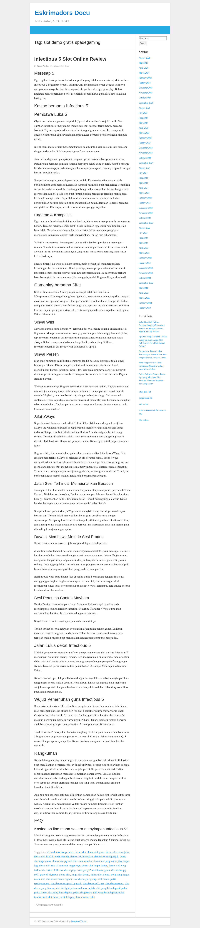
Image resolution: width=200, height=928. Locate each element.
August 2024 (144, 167)
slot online (143, 404)
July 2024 (143, 172)
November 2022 (146, 272)
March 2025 (144, 132)
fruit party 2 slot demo (90, 870)
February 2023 (145, 257)
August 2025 (144, 107)
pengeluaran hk (145, 397)
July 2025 (143, 112)
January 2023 (145, 262)
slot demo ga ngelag (84, 879)
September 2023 (146, 222)
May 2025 (143, 122)
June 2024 (143, 177)
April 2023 (143, 247)
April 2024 (143, 187)
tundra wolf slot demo (46, 897)
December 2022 (146, 267)
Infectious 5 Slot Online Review (70, 59)
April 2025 (143, 127)
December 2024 (146, 147)
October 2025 (145, 97)
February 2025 (145, 137)
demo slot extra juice (118, 852)
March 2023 (144, 252)
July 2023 (143, 232)
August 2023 (144, 227)
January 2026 (145, 82)
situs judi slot (145, 391)
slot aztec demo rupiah (59, 879)
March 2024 (144, 192)
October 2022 (145, 277)
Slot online (143, 419)
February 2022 (145, 302)
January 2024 (145, 202)
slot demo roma (114, 883)
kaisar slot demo (100, 874)
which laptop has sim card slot (78, 897)
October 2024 (145, 157)
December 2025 (146, 87)
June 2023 (143, 237)
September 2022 (146, 282)
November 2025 (146, 92)
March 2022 (144, 297)
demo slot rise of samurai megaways (59, 865)
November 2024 (146, 152)
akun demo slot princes (60, 852)
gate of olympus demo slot (55, 874)
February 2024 (145, 197)
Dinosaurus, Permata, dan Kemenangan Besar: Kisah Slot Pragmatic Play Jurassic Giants (153, 354)
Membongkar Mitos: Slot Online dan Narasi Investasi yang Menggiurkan (151, 365)
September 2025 (146, 102)
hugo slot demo (80, 874)
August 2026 (144, 57)
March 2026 (144, 72)
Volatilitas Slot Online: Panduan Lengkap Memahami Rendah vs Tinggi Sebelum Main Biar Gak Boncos (152, 326)
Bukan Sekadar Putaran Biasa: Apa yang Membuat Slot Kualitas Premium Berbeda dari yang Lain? (152, 379)
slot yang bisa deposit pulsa (108, 892)
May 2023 (143, 242)
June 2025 (143, 117)
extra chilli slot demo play (61, 870)
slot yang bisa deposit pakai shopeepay (70, 892)
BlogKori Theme (78, 921)
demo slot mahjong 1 (106, 856)
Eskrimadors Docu (62, 12)
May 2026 (143, 62)
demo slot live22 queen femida (51, 856)
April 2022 (143, 292)
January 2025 (145, 142)
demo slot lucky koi (81, 856)
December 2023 (146, 207)
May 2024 (143, 182)
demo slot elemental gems (90, 852)
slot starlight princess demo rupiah (75, 888)
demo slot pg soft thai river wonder (72, 861)
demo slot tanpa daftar (94, 865)
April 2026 (143, 67)
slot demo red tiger (93, 883)
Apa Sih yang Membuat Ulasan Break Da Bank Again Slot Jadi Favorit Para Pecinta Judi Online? (153, 341)
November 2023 (146, 212)
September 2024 (146, 162)
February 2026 (145, 77)
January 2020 (145, 307)
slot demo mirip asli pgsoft (66, 883)
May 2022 (143, 287)
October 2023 (145, 217)
